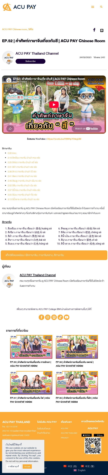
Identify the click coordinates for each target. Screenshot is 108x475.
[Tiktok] (60, 317)
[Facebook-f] (41, 317)
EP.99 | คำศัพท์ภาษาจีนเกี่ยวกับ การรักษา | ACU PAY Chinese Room (30, 364)
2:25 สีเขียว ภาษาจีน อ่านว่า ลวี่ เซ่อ (23, 162)
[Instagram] (48, 317)
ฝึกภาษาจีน (31, 255)
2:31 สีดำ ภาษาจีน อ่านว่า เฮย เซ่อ (22, 167)
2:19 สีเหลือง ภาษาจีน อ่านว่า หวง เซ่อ (24, 158)
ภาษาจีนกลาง (46, 255)
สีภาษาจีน (59, 255)
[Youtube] (66, 317)
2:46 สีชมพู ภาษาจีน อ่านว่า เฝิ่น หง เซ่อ (24, 181)
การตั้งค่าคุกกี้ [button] (13, 466)
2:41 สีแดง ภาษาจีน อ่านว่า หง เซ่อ (22, 176)
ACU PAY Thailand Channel (37, 53)
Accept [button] (27, 466)
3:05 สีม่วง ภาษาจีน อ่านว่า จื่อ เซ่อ (22, 195)
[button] (92, 6)
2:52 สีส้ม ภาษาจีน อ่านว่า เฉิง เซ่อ (22, 185)
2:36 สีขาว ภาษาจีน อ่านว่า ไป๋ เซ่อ (22, 172)
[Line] (54, 317)
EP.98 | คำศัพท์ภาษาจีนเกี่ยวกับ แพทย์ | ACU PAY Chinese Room (75, 364)
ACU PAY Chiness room (14, 29)
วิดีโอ (30, 29)
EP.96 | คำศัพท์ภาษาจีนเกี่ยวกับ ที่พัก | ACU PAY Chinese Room (77, 400)
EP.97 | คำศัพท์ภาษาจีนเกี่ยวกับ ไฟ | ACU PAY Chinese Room (30, 400)
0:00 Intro (12, 153)
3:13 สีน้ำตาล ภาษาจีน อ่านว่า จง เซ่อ (23, 199)
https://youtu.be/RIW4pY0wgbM (64, 139)
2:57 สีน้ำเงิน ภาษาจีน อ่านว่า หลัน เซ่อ (24, 190)
